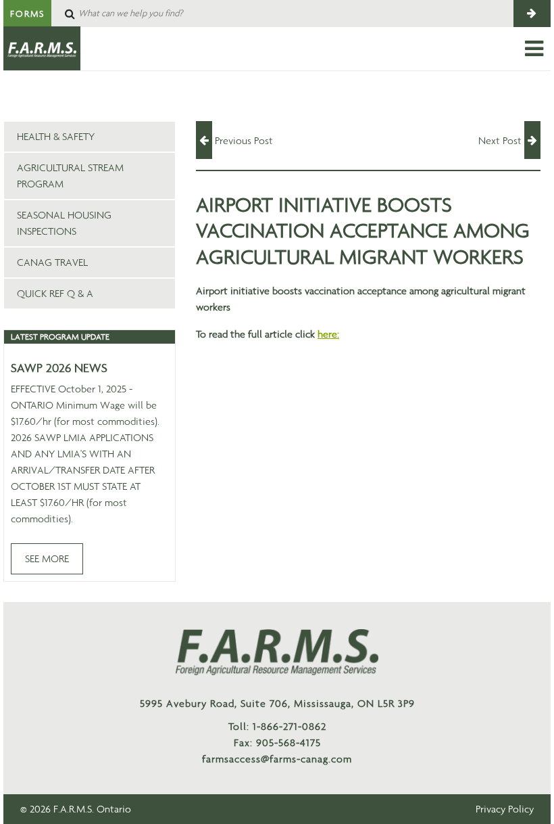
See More (47, 558)
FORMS (27, 14)
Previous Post (242, 140)
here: (328, 333)
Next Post (501, 140)
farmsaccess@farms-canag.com (277, 758)
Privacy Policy (505, 808)
